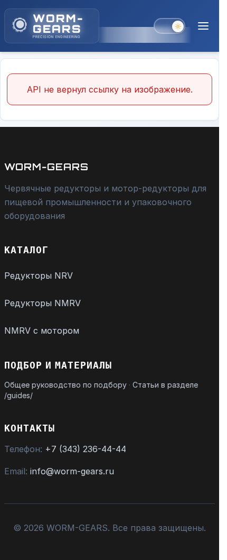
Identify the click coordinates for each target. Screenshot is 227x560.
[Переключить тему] (169, 26)
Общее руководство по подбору (65, 384)
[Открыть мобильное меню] (203, 26)
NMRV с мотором (41, 330)
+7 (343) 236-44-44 (85, 449)
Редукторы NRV (38, 275)
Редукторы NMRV (42, 303)
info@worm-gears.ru (72, 471)
